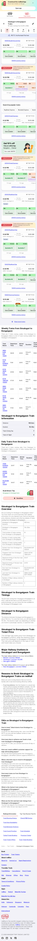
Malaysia (26, 902)
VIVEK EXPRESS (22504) (5, 465)
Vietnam (4, 906)
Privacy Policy (20, 881)
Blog (21, 875)
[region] (18, 51)
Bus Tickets (5, 854)
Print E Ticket (26, 871)
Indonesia (10, 902)
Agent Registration (25, 860)
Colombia (21, 906)
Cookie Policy (5, 885)
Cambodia (12, 906)
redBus (3, 892)
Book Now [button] (20, 498)
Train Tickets (15, 854)
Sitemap (8, 875)
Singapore (18, 902)
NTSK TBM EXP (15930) (5, 380)
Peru (27, 906)
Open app (18, 8)
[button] (33, 3)
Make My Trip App (20, 892)
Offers (16, 875)
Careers (4, 865)
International (5, 911)
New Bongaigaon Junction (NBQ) (14, 667)
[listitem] (6, 204)
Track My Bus (5, 871)
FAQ (2, 875)
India (2, 902)
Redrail (10, 892)
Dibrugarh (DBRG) (9, 661)
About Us (4, 860)
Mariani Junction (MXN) (11, 658)
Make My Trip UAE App (8, 896)
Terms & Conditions (7, 881)
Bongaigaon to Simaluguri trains (11, 493)
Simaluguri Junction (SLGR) (12, 659)
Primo (27, 875)
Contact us (13, 860)
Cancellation (16, 871)
